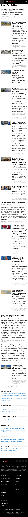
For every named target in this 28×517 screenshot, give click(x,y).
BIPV (16, 484)
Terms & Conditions (7, 512)
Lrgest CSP (3, 420)
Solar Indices (10, 428)
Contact (17, 513)
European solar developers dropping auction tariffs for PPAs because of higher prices (19, 160)
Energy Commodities (16, 430)
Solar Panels (8, 411)
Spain (9, 419)
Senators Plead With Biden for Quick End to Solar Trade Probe (18, 52)
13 (19, 386)
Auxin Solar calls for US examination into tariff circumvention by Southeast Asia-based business (18, 259)
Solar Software (4, 393)
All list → (8, 420)
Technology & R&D (5, 478)
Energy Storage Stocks (6, 430)
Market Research (19, 475)
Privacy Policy (15, 512)
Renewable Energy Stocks (18, 428)
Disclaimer (22, 512)
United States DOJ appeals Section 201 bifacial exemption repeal (19, 367)
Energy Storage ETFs (14, 439)
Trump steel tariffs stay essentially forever (13, 345)
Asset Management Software (13, 395)
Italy (19, 419)
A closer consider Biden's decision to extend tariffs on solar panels (19, 123)
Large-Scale (4, 484)
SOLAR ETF (18, 489)
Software (3, 498)
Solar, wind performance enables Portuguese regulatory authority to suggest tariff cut (19, 24)
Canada (16, 419)
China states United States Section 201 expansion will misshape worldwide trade (19, 292)
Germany (5, 419)
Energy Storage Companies (19, 448)
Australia (12, 419)
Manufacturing (5, 481)
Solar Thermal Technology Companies (9, 450)
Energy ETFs (19, 441)
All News (3, 475)
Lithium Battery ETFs (11, 441)
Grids (2, 495)
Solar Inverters (14, 411)
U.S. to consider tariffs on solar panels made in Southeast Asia (13, 203)
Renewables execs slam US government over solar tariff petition (19, 90)
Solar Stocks (4, 428)
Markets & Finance (5, 486)
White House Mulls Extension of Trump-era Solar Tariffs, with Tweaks (13, 316)
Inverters (3, 492)
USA (2, 419)
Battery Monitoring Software (16, 398)
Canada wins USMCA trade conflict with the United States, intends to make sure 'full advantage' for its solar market (19, 228)
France (23, 419)
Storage (17, 481)
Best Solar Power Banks (6, 408)
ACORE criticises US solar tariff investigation (19, 187)
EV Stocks (11, 431)
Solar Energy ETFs (5, 439)
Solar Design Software (12, 393)
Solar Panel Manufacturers (7, 448)
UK (21, 419)
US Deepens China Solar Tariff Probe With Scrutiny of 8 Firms (13, 10)
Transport (4, 500)
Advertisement (11, 513)
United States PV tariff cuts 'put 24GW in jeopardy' (18, 72)
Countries (17, 478)
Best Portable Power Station (18, 408)
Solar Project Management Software (13, 397)
